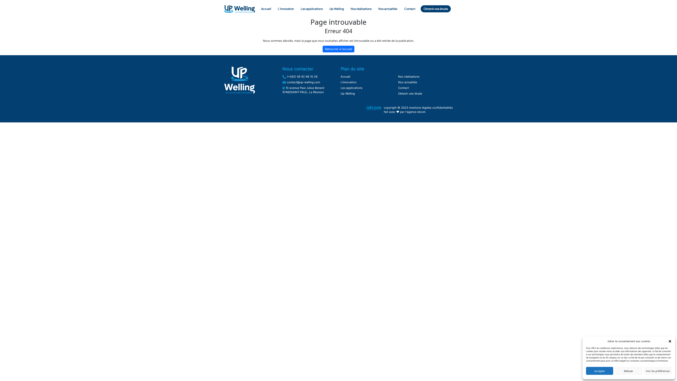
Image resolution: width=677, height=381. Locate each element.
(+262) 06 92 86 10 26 (302, 76)
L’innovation (286, 9)
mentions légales (420, 107)
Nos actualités (387, 9)
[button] (670, 341)
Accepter (599, 371)
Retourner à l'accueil (338, 49)
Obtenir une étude (435, 9)
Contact (409, 9)
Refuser (628, 371)
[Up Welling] (239, 9)
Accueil (266, 9)
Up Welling (337, 9)
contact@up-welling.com (303, 82)
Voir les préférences (658, 371)
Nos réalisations (361, 9)
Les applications (312, 9)
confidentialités (442, 107)
